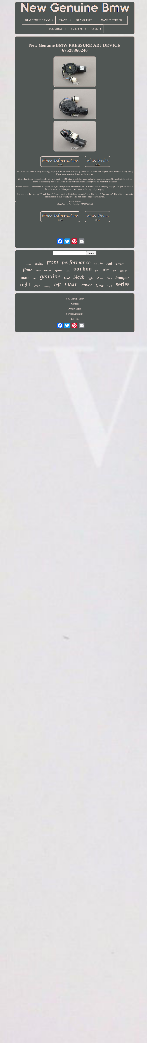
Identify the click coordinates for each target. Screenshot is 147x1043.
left (57, 284)
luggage (119, 264)
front (52, 262)
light (91, 278)
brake (98, 263)
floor (27, 269)
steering (47, 286)
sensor (28, 264)
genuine (50, 276)
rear (71, 284)
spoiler (123, 271)
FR (77, 319)
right (25, 284)
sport (58, 270)
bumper (122, 277)
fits (114, 270)
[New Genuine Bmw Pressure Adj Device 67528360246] (74, 72)
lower (99, 285)
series (122, 284)
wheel (37, 285)
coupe (47, 270)
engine (39, 263)
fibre (109, 278)
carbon (82, 269)
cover (87, 284)
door (100, 278)
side (34, 278)
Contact (75, 304)
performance (76, 262)
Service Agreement (74, 314)
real (109, 263)
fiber (38, 270)
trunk (109, 286)
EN (72, 319)
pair (97, 270)
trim (106, 269)
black (78, 277)
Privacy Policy (74, 309)
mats (25, 277)
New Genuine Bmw (75, 299)
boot (67, 278)
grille (68, 271)
